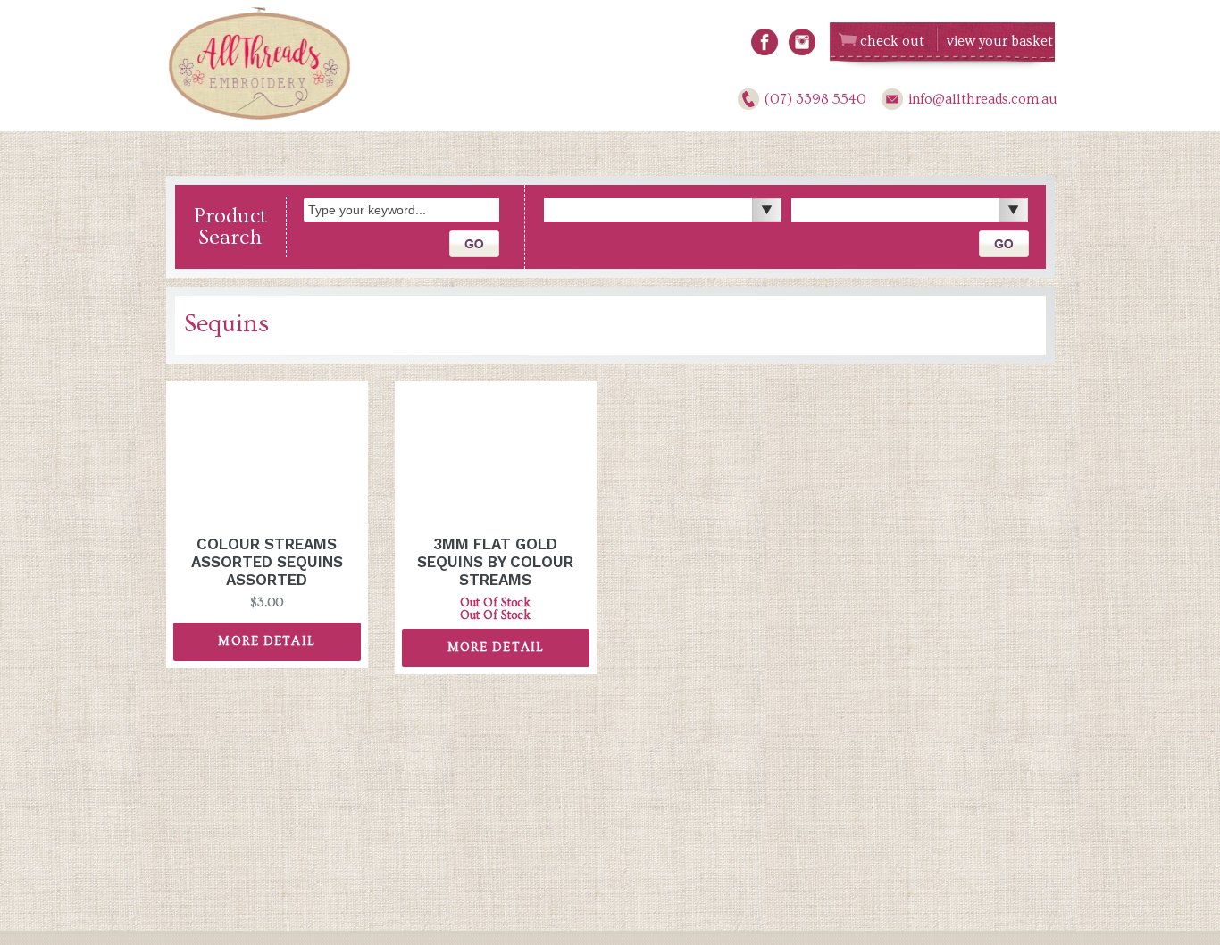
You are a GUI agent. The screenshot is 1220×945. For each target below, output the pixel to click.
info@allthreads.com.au (982, 99)
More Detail (266, 641)
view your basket (1000, 41)
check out (892, 41)
